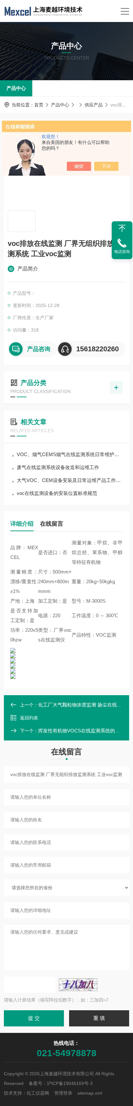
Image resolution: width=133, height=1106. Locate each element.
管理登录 (63, 1093)
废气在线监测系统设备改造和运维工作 (58, 467)
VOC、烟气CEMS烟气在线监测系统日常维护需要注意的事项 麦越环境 (70, 454)
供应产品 (94, 104)
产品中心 (16, 88)
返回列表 (29, 717)
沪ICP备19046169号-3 (70, 1083)
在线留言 (51, 523)
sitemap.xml (89, 1093)
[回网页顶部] (122, 228)
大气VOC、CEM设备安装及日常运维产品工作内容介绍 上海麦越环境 (70, 480)
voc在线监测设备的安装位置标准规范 (57, 493)
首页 (38, 104)
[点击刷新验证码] (78, 984)
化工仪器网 (37, 1093)
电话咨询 (122, 251)
